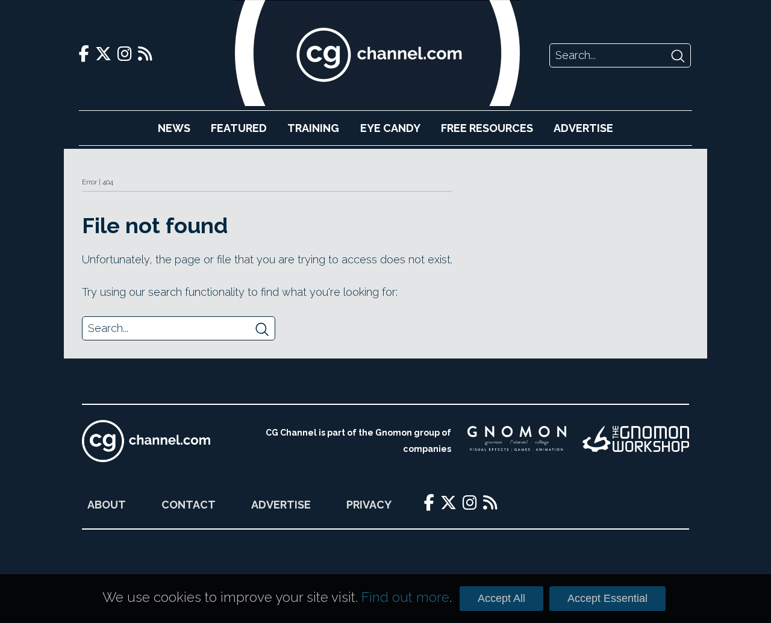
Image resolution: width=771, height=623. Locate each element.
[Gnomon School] (516, 441)
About (106, 504)
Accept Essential (607, 598)
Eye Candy (390, 128)
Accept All (501, 598)
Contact (188, 504)
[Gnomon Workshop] (635, 441)
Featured (239, 128)
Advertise (583, 128)
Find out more (405, 597)
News (174, 128)
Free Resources (487, 128)
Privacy (369, 504)
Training (313, 128)
